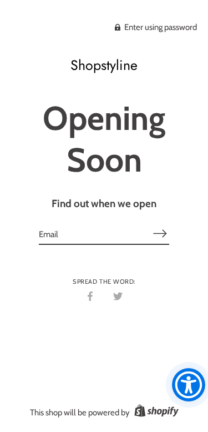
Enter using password (160, 27)
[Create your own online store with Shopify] (155, 413)
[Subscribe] (160, 233)
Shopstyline (104, 65)
